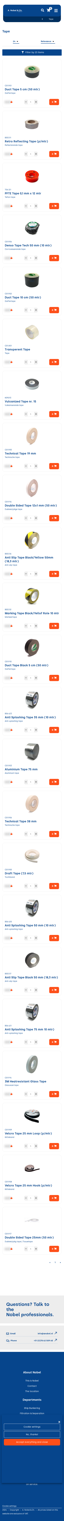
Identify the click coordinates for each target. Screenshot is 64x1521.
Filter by (34, 52)
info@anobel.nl (45, 1333)
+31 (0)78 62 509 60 (43, 1340)
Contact (32, 1386)
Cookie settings (32, 1427)
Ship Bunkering (32, 1408)
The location (32, 1391)
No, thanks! (32, 1434)
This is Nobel (32, 1380)
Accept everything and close (32, 1442)
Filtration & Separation (32, 1413)
